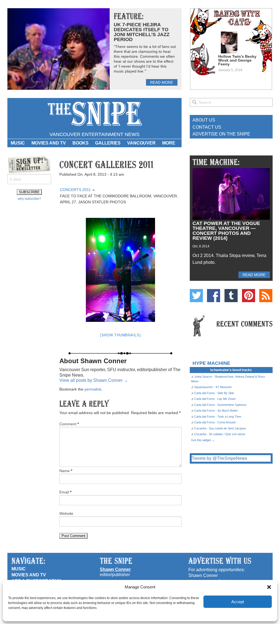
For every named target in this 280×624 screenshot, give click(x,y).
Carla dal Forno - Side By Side (214, 393)
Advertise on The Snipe (221, 134)
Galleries (108, 143)
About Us (203, 120)
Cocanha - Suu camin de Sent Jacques (220, 428)
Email (65, 492)
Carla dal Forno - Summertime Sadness (220, 404)
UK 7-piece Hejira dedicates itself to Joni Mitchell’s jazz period (142, 32)
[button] (269, 587)
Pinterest (248, 295)
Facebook (213, 295)
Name (65, 471)
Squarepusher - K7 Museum (213, 387)
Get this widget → (203, 440)
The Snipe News (94, 114)
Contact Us (206, 127)
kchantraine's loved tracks (231, 370)
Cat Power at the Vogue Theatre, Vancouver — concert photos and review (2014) (226, 231)
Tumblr (231, 295)
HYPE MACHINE (211, 363)
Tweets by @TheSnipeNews (219, 458)
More (168, 143)
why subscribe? (29, 199)
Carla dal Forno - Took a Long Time (217, 416)
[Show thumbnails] (120, 335)
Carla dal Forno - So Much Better (216, 410)
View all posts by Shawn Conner (93, 380)
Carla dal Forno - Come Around (214, 422)
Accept (237, 601)
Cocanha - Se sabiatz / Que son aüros (219, 434)
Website (66, 513)
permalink (92, 389)
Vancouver (141, 143)
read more (161, 82)
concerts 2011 (75, 189)
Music (18, 143)
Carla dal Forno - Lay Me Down (215, 398)
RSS (265, 295)
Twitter (196, 295)
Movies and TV (48, 143)
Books (80, 143)
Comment (69, 424)
